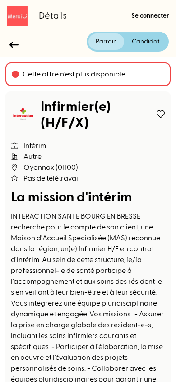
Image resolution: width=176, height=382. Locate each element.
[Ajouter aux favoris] (160, 114)
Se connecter (150, 16)
